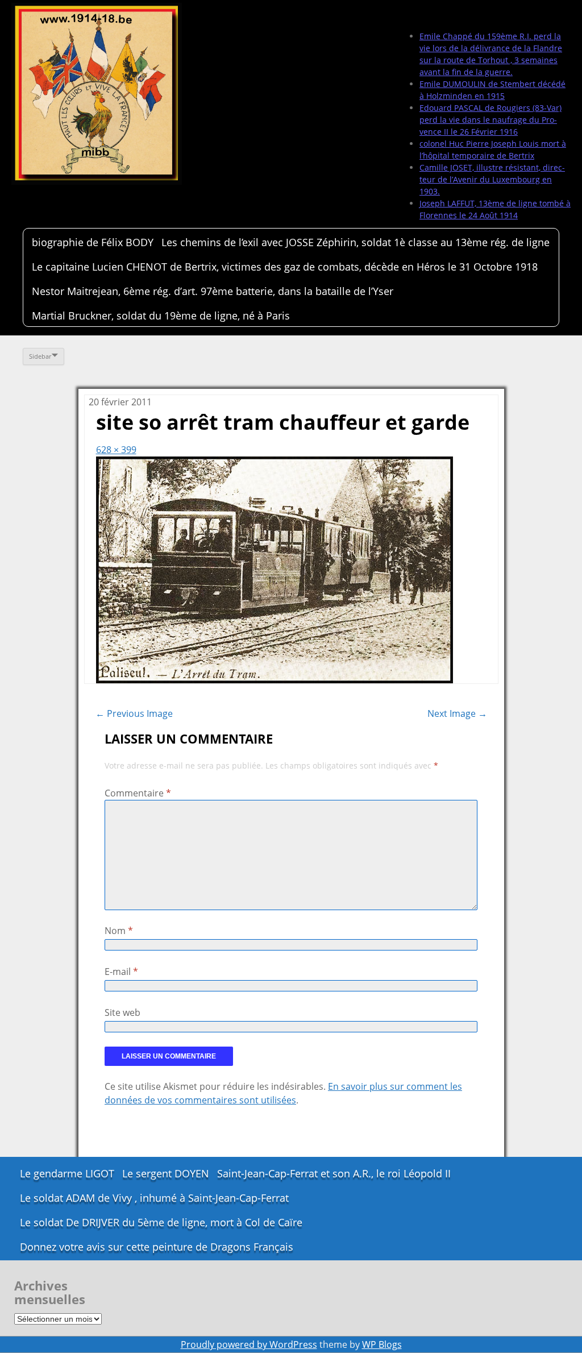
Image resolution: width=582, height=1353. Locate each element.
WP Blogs (382, 1344)
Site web (122, 1012)
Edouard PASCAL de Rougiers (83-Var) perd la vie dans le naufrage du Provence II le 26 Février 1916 (490, 119)
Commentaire (138, 793)
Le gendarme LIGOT (67, 1173)
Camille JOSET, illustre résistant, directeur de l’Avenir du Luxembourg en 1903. (492, 179)
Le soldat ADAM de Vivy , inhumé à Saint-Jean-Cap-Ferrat (154, 1198)
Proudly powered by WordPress (249, 1344)
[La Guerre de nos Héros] (96, 94)
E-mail (121, 971)
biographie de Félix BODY (92, 242)
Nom (119, 930)
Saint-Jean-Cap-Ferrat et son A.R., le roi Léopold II (334, 1173)
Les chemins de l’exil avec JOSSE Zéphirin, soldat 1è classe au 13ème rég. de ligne (355, 242)
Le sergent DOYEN (165, 1173)
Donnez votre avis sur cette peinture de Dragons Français (156, 1247)
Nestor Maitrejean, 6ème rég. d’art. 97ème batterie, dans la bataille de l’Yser (212, 291)
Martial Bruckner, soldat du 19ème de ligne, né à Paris (161, 315)
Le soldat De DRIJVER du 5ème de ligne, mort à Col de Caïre (161, 1222)
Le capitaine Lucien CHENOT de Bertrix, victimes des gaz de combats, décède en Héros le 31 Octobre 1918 (285, 266)
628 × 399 (116, 449)
